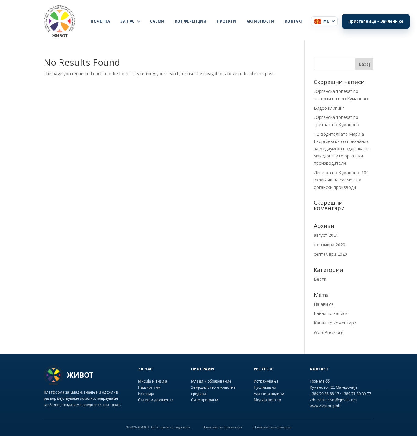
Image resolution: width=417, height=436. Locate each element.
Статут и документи (156, 399)
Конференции (191, 21)
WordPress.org (328, 332)
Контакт (294, 21)
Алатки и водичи (269, 393)
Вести (320, 279)
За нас (127, 21)
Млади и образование (211, 381)
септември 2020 (330, 254)
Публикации (265, 387)
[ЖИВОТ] (63, 21)
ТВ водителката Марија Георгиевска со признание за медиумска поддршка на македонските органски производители (342, 148)
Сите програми (204, 399)
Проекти (226, 21)
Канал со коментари (335, 323)
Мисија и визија (152, 381)
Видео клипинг (329, 108)
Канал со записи (331, 313)
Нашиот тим (149, 387)
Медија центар (267, 399)
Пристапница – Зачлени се (376, 21)
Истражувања (266, 381)
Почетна (100, 21)
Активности (260, 21)
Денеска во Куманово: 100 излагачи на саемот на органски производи (341, 180)
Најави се (324, 304)
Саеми (157, 21)
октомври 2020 (329, 244)
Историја (146, 393)
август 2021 (326, 235)
